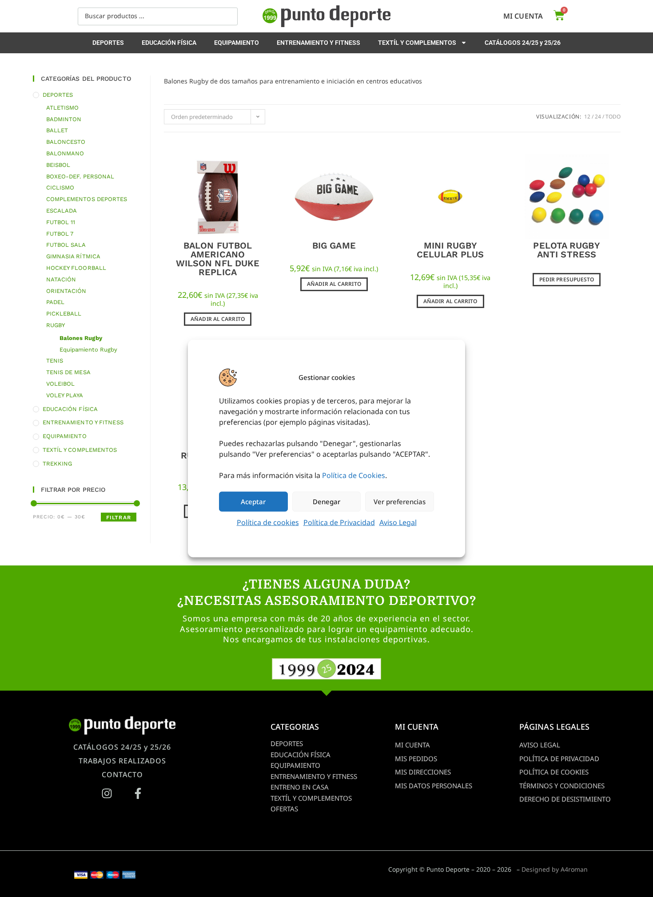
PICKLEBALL (64, 313)
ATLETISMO (62, 107)
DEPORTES (108, 42)
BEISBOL (58, 165)
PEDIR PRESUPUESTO (566, 279)
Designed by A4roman (555, 869)
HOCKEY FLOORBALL (76, 268)
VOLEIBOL (60, 383)
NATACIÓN (61, 279)
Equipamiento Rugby (89, 349)
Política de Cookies (353, 475)
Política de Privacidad (339, 522)
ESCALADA (61, 210)
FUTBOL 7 (60, 233)
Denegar (326, 501)
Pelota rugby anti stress (566, 250)
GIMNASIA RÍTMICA (73, 256)
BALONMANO (65, 153)
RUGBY (55, 325)
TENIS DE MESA (68, 372)
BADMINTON (64, 119)
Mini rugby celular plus (450, 250)
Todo (613, 116)
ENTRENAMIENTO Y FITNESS (318, 42)
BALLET (57, 130)
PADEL (55, 302)
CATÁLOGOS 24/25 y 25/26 (523, 42)
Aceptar (253, 501)
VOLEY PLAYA (65, 395)
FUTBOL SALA (66, 244)
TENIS (55, 360)
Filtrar (118, 517)
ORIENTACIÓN (66, 291)
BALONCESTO (66, 141)
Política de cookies (268, 522)
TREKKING (57, 463)
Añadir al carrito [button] (218, 319)
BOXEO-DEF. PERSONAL (80, 176)
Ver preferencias (400, 501)
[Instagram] (107, 793)
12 (587, 116)
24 (598, 116)
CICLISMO (60, 187)
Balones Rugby (81, 338)
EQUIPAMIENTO (236, 42)
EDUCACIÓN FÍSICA (169, 42)
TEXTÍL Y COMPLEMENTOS (417, 42)
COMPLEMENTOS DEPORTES (86, 199)
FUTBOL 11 (61, 222)
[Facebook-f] (138, 793)
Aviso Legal (398, 522)
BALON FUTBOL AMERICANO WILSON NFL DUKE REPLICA (218, 259)
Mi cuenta (523, 16)
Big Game (334, 245)
